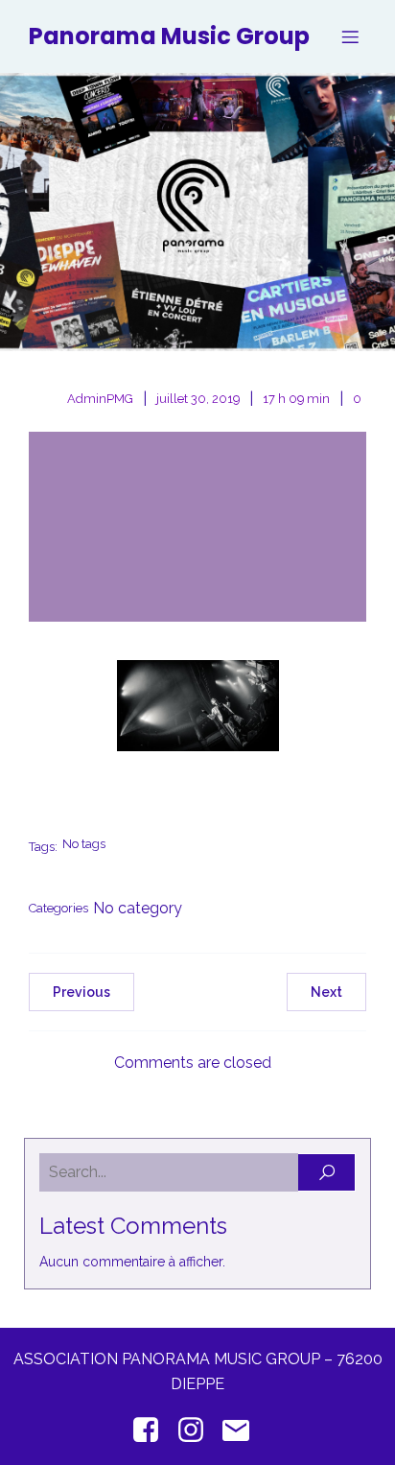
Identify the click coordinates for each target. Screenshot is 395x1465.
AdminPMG (100, 398)
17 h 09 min (296, 398)
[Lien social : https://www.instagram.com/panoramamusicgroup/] (198, 1430)
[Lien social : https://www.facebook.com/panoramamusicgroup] (152, 1430)
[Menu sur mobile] (350, 36)
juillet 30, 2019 (198, 398)
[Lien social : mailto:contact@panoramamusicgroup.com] (243, 1430)
